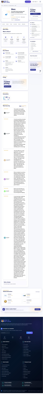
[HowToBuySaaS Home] (5, 1)
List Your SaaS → (33, 69)
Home (2, 5)
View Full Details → (32, 37)
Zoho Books (9, 294)
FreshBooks (28, 294)
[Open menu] (40, 2)
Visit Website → (37, 309)
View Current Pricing (7, 86)
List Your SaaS (28, 1)
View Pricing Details (35, 16)
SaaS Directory (6, 5)
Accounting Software (11, 5)
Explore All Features (35, 51)
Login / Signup (34, 1)
